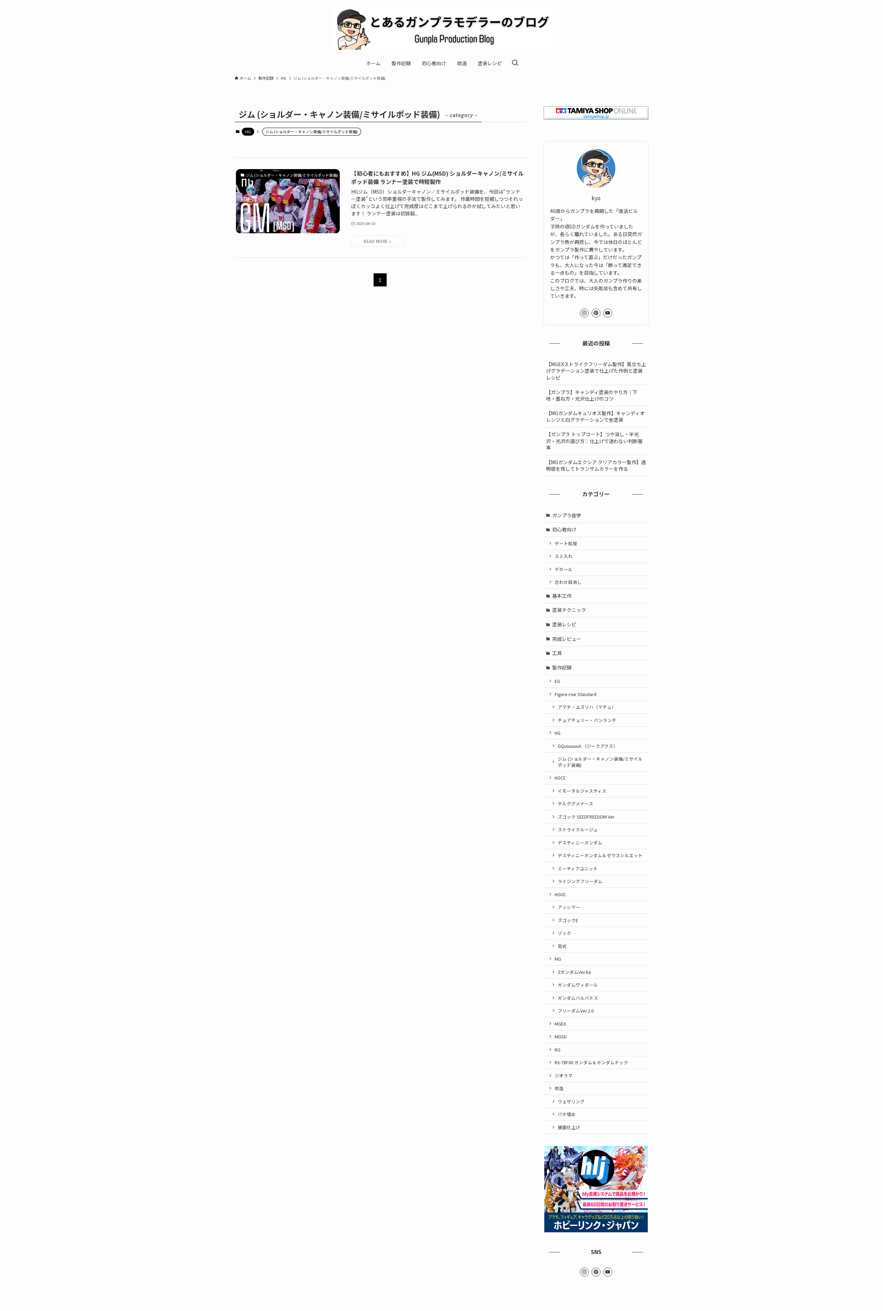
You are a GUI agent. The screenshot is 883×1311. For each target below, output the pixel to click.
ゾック (564, 933)
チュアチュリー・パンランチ (587, 720)
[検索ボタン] (515, 63)
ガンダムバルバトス (578, 998)
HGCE (560, 777)
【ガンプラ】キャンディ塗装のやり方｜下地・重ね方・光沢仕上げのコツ (591, 395)
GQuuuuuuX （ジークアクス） (588, 746)
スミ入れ (564, 556)
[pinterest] (596, 313)
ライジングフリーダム (580, 881)
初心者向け (564, 529)
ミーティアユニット (578, 868)
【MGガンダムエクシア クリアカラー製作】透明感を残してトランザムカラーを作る (596, 465)
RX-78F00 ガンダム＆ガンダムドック (591, 1062)
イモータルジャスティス (582, 790)
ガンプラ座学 (566, 515)
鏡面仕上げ (569, 1127)
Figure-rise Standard (575, 694)
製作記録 (562, 667)
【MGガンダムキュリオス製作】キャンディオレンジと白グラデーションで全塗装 (595, 416)
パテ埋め (567, 1114)
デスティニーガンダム (580, 842)
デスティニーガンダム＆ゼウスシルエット (600, 855)
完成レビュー (566, 638)
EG (557, 681)
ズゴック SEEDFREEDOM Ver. (586, 816)
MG (558, 959)
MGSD (561, 1036)
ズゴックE (568, 920)
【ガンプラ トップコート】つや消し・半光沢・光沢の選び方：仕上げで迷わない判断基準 (594, 441)
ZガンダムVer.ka (574, 972)
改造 (559, 1088)
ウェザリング (571, 1101)
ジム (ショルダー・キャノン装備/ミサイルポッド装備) (600, 761)
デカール (564, 569)
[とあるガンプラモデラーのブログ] (441, 29)
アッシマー (569, 907)
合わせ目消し (568, 582)
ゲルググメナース (575, 803)
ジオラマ (564, 1075)
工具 (557, 652)
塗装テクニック (569, 609)
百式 (562, 946)
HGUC (560, 894)
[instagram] (584, 313)
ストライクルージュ (578, 829)
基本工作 (562, 595)
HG (248, 131)
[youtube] (607, 313)
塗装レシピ (564, 624)
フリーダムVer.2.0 (576, 1010)
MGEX (560, 1023)
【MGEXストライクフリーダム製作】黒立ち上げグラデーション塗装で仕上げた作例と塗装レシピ (596, 371)
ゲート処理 (566, 543)
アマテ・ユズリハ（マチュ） (587, 707)
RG (557, 1049)
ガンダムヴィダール (578, 984)
